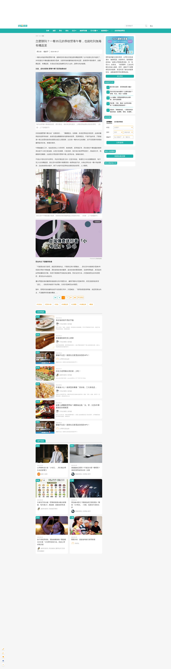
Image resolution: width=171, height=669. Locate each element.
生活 (40, 36)
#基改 (56, 304)
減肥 (54, 30)
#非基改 (39, 304)
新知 (67, 30)
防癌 (47, 30)
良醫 (37, 36)
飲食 (43, 36)
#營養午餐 (48, 304)
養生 (60, 30)
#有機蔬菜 (65, 304)
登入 (151, 26)
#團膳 (91, 304)
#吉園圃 (73, 304)
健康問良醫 (83, 30)
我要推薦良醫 (119, 156)
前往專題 (120, 76)
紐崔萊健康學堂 (120, 30)
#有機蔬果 (83, 304)
